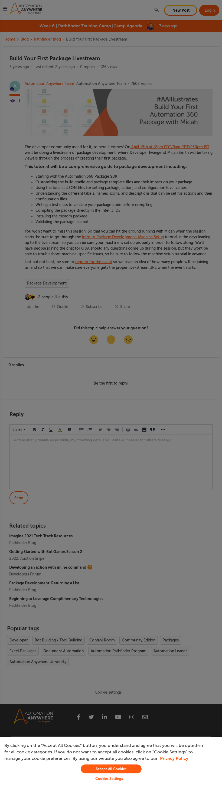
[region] (111, 762)
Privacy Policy (174, 758)
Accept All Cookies (111, 769)
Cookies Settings (109, 779)
